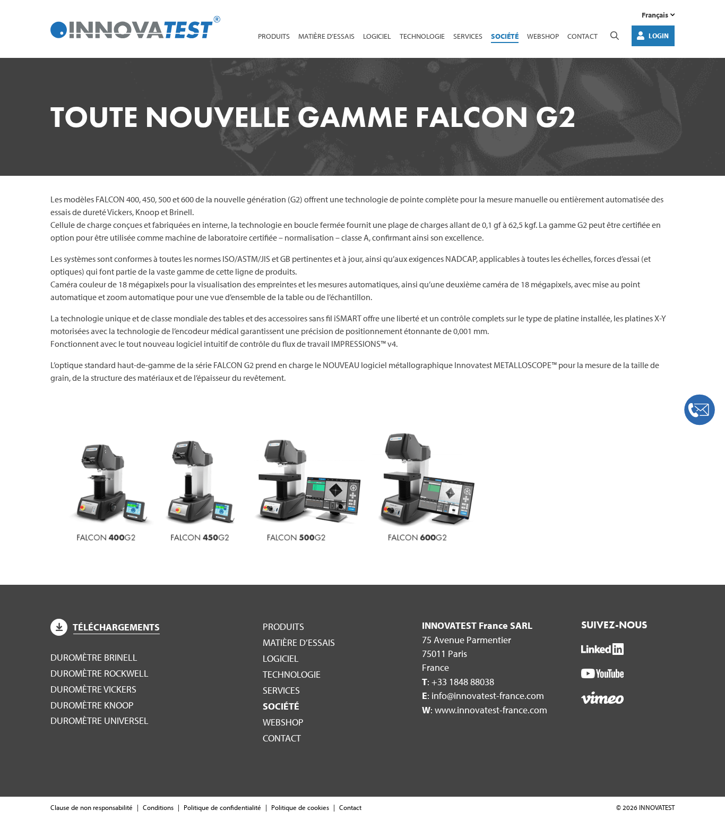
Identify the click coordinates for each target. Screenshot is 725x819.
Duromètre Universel (99, 720)
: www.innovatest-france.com (484, 710)
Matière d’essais (326, 36)
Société (505, 36)
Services (467, 36)
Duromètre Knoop (92, 705)
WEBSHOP (543, 36)
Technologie (422, 36)
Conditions (158, 807)
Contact (582, 36)
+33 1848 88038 (462, 682)
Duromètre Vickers (93, 689)
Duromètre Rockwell (99, 673)
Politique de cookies (300, 807)
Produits (274, 36)
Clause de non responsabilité (91, 807)
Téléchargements (116, 627)
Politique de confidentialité (222, 807)
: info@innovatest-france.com (483, 695)
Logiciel (377, 36)
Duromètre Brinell (93, 657)
